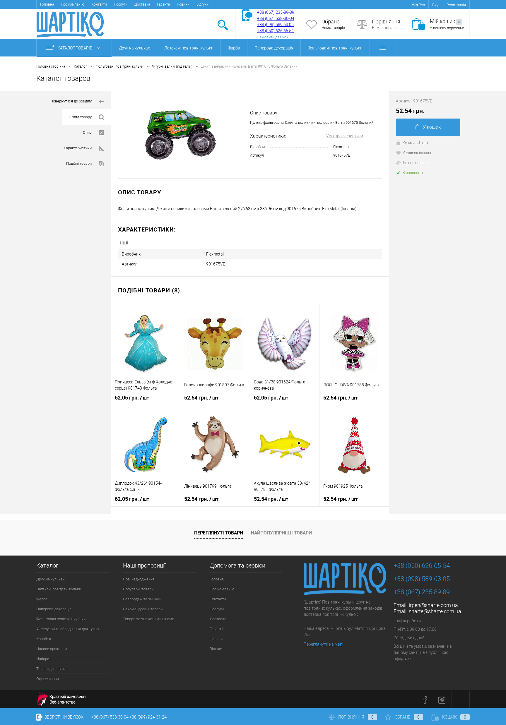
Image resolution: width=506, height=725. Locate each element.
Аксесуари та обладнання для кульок (68, 629)
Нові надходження (139, 579)
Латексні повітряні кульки (188, 48)
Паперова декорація (273, 48)
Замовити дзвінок (272, 37)
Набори (42, 659)
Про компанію (72, 4)
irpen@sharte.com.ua (433, 605)
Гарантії (163, 4)
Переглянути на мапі (323, 644)
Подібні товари (79, 163)
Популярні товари (138, 589)
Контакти (99, 4)
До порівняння (415, 162)
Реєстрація (456, 5)
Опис (87, 132)
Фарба (234, 48)
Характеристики (78, 148)
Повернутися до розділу (71, 101)
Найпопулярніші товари (281, 532)
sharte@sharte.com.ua (435, 611)
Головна (47, 4)
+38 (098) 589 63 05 (275, 24)
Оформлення (47, 678)
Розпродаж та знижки (142, 599)
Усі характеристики (344, 135)
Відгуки (202, 4)
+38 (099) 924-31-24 (148, 717)
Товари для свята (51, 668)
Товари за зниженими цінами (148, 619)
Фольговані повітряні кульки (335, 48)
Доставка (142, 4)
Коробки (43, 639)
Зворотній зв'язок (63, 717)
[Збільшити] (180, 134)
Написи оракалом (51, 649)
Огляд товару (80, 117)
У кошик (432, 127)
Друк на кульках (134, 48)
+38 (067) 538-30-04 (110, 717)
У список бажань (417, 152)
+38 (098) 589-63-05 (422, 579)
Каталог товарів (75, 48)
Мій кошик (445, 21)
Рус (422, 5)
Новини (183, 4)
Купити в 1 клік (415, 142)
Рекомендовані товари (143, 609)
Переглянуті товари (218, 532)
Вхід (435, 5)
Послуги (120, 4)
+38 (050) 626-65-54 (422, 566)
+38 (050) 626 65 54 (275, 30)
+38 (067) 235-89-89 (275, 12)
